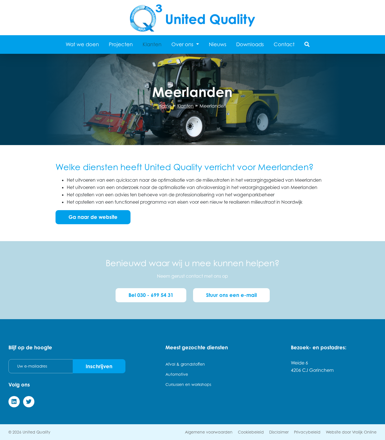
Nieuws (217, 44)
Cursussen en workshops (188, 384)
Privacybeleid (307, 432)
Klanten (152, 44)
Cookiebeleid (251, 432)
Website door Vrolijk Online (351, 432)
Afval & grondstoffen (185, 364)
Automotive (176, 374)
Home (164, 106)
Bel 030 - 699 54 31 (151, 295)
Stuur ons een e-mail (231, 295)
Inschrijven (99, 366)
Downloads (250, 44)
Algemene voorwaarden (209, 432)
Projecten (121, 44)
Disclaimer (279, 432)
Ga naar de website (93, 217)
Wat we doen (82, 44)
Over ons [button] (183, 44)
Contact (284, 44)
